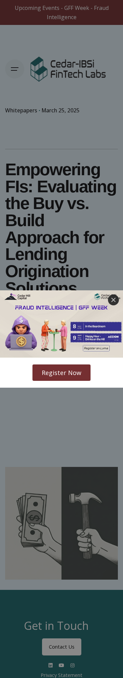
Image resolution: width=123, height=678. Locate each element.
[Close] (113, 299)
